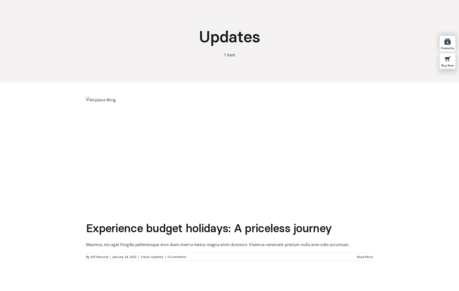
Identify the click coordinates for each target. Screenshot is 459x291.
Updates (157, 257)
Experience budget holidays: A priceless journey (209, 228)
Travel (145, 257)
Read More (365, 257)
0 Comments (177, 257)
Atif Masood (100, 257)
